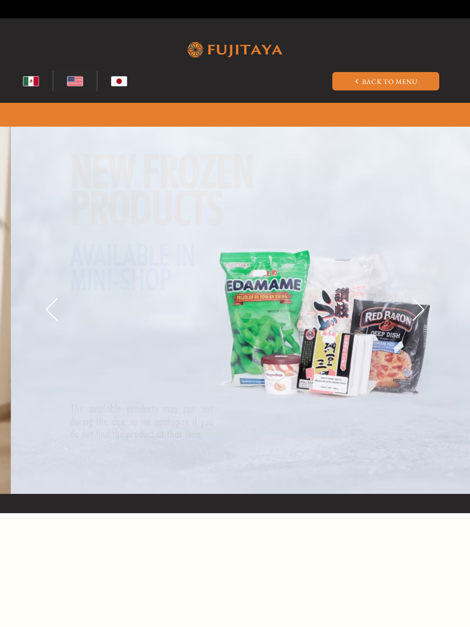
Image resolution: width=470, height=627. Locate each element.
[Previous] (51, 310)
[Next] (418, 310)
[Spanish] (31, 81)
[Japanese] (119, 81)
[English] (75, 81)
